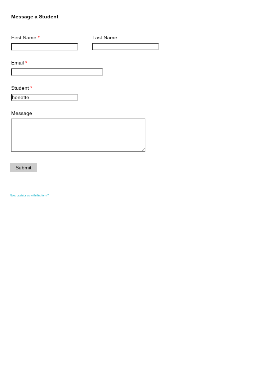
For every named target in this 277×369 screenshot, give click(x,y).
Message (21, 113)
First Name (23, 37)
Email (17, 63)
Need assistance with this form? (29, 195)
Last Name (104, 37)
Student (20, 88)
